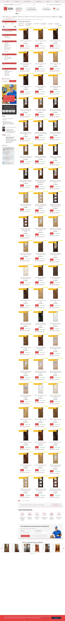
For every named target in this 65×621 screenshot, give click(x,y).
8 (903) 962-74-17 (19, 10)
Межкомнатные (9, 16)
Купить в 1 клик (27, 45)
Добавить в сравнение (26, 47)
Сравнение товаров (56, 10)
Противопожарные (41, 16)
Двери (4, 16)
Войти (52, 4)
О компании (16, 1)
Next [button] (63, 548)
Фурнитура (56, 16)
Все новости (4, 145)
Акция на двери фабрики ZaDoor (11, 127)
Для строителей (27, 1)
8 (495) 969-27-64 (19, 8)
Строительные (22, 16)
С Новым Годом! (8, 134)
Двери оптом (38, 1)
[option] (9, 94)
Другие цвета (26, 33)
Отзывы (48, 1)
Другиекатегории (60, 17)
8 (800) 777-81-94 (19, 9)
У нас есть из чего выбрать (8, 4)
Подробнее (55, 504)
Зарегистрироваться (57, 4)
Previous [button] (1, 548)
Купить (22, 45)
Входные (16, 16)
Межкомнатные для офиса (31, 16)
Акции (7, 1)
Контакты (57, 1)
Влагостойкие (49, 16)
